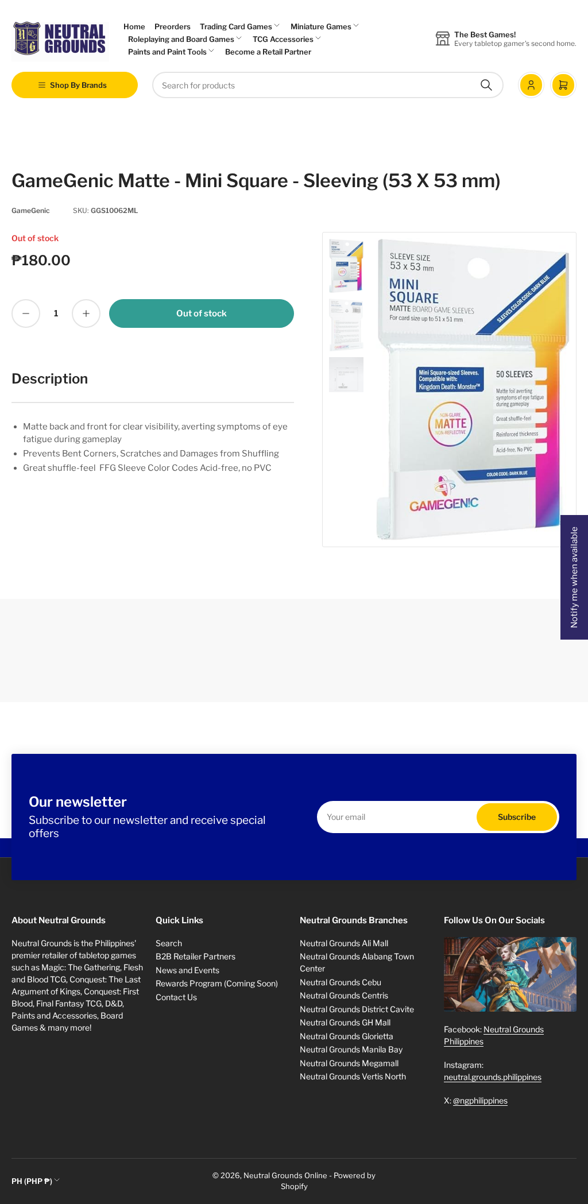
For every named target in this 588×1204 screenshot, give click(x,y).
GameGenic (30, 210)
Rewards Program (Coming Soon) (217, 983)
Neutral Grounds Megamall (349, 1063)
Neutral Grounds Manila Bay (351, 1049)
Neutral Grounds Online (285, 1175)
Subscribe (517, 817)
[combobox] (328, 85)
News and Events (187, 970)
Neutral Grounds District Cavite (357, 1009)
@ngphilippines (480, 1100)
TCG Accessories (283, 39)
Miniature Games (321, 26)
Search (169, 943)
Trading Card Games (236, 26)
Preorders (172, 26)
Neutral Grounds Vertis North (353, 1076)
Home (134, 26)
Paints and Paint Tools (167, 51)
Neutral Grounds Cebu (340, 982)
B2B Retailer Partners (195, 956)
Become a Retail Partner (268, 51)
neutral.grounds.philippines (492, 1077)
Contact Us (176, 997)
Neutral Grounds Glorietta (346, 1036)
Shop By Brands (78, 85)
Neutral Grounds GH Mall (345, 1022)
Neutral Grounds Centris (344, 995)
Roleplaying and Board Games (181, 39)
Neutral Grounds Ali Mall (344, 943)
